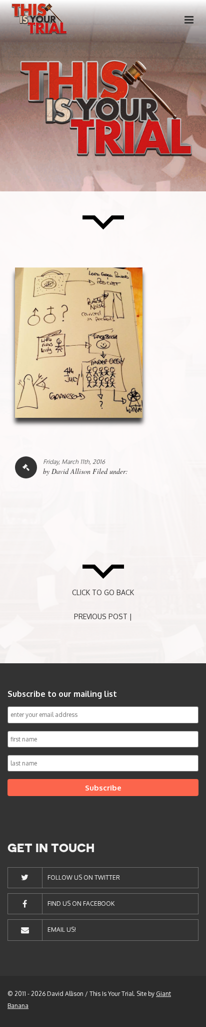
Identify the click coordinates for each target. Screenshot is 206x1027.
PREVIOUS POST (101, 616)
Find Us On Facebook (81, 903)
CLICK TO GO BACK (103, 592)
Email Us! (62, 929)
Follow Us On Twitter (84, 877)
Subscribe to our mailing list (62, 694)
